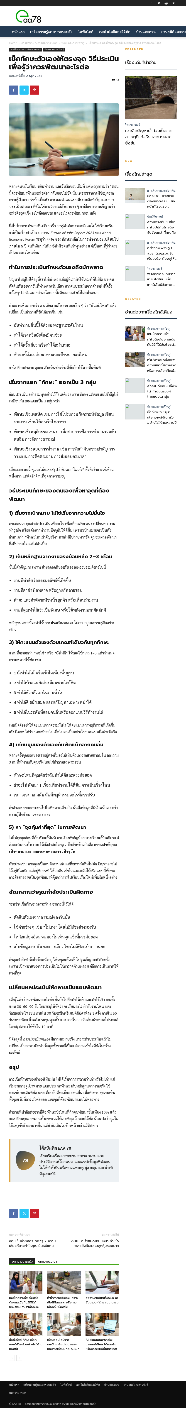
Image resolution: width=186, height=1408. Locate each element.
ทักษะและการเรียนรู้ (72, 43)
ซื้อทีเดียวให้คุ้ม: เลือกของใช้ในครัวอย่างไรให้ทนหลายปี (25, 1344)
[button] (171, 31)
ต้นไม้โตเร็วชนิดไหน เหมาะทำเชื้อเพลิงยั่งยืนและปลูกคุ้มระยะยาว (95, 1243)
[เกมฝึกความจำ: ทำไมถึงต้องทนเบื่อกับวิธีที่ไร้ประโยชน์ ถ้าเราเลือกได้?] (25, 1282)
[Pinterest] (158, 3)
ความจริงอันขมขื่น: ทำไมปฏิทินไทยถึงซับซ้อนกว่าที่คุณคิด (161, 227)
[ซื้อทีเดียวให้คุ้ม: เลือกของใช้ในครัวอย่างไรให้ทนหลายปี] (25, 1324)
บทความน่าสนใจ (22, 1261)
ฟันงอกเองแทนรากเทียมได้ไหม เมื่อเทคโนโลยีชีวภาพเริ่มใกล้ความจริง (161, 282)
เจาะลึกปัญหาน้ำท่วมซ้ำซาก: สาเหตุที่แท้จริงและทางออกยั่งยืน (148, 137)
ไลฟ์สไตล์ (85, 31)
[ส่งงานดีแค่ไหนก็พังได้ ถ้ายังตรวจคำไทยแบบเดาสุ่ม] (102, 1282)
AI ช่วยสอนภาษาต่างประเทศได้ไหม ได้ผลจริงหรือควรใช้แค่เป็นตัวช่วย (101, 1344)
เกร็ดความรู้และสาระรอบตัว (51, 31)
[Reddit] (166, 3)
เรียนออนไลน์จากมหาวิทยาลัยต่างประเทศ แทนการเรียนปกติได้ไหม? (63, 1344)
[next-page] (19, 1358)
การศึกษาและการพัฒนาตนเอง (39, 43)
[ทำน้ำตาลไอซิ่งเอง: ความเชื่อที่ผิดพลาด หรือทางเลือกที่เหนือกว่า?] (64, 1282)
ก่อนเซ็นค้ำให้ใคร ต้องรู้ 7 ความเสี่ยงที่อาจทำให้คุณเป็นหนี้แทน (32, 1243)
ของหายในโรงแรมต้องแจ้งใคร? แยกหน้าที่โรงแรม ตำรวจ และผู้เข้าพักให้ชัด (161, 206)
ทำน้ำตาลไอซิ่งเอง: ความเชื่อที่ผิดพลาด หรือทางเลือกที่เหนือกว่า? (62, 1302)
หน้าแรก (18, 31)
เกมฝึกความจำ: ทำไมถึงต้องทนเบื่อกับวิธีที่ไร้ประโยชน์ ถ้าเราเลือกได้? (24, 1302)
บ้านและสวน (146, 31)
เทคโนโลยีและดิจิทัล (114, 31)
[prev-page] (12, 1358)
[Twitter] (173, 3)
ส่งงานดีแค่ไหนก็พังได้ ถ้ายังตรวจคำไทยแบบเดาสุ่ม (102, 1300)
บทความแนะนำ (47, 1261)
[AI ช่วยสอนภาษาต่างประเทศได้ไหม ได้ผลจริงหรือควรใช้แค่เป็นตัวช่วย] (102, 1324)
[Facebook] (151, 3)
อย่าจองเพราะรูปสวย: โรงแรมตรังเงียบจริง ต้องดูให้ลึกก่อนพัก (160, 255)
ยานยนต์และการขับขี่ (135, 1385)
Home (13, 43)
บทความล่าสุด (17, 1393)
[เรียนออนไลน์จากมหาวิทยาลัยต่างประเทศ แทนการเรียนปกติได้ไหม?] (64, 1324)
